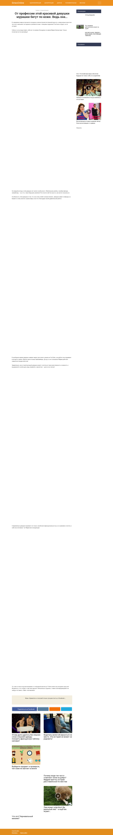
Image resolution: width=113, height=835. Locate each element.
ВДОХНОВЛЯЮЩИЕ (35, 3)
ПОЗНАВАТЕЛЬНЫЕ (70, 3)
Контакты (14, 833)
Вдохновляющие (44, 10)
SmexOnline (18, 2)
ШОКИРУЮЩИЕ (49, 3)
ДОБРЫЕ (59, 3)
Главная (37, 10)
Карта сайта (23, 833)
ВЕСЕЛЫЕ (82, 3)
